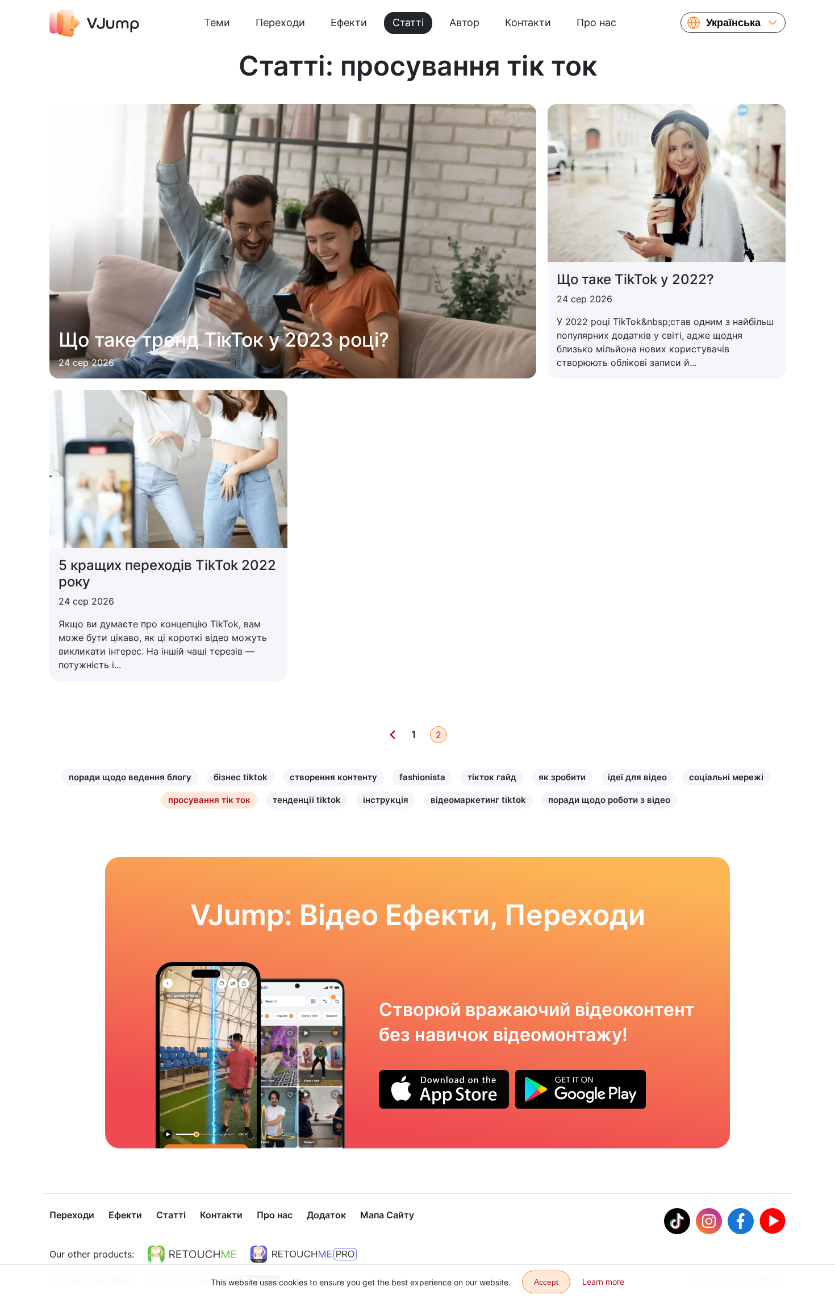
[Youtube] (772, 1221)
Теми (217, 22)
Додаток (326, 1215)
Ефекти (349, 22)
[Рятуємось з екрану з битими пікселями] (208, 1055)
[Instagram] (709, 1221)
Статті (408, 22)
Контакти (528, 22)
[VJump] (94, 23)
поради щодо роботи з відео (609, 799)
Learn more (603, 1281)
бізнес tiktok (241, 777)
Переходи (280, 22)
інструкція (385, 799)
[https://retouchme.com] (192, 1254)
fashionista (422, 777)
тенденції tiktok (307, 799)
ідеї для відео (637, 777)
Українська (733, 22)
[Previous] (392, 734)
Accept (546, 1281)
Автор (464, 22)
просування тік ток (209, 799)
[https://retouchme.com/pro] (303, 1254)
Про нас (596, 22)
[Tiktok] (677, 1221)
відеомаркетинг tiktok (478, 799)
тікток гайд (491, 777)
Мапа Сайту (387, 1215)
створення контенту (333, 777)
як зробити (562, 777)
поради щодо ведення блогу (130, 777)
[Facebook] (741, 1221)
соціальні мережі (726, 777)
